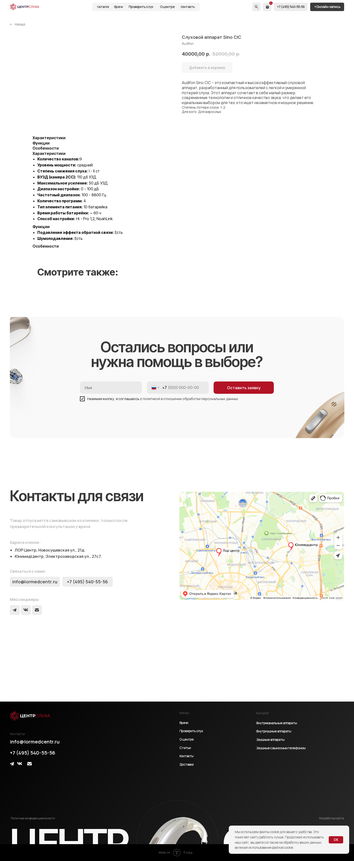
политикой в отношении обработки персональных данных (190, 398)
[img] (25, 7)
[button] (327, 7)
